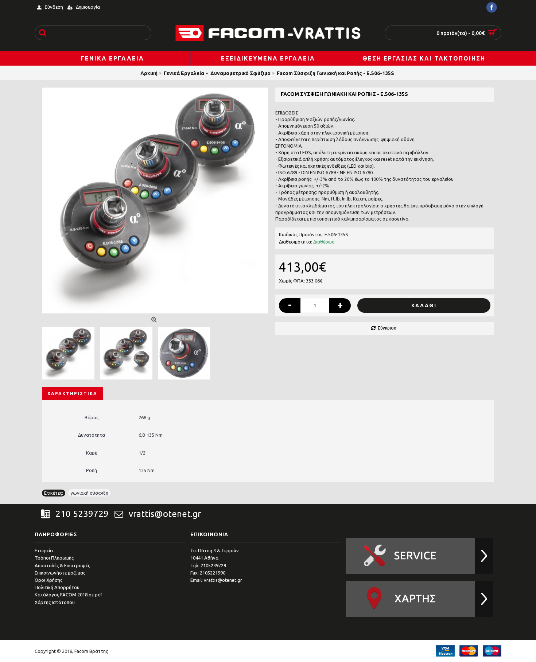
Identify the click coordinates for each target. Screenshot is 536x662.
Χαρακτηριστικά (72, 393)
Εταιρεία (44, 550)
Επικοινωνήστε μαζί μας (60, 572)
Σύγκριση (386, 328)
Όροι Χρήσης (48, 580)
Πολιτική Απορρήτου (57, 587)
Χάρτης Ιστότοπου (55, 602)
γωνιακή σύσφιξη (89, 492)
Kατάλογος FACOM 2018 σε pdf (68, 594)
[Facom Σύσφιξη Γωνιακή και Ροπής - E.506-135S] (155, 200)
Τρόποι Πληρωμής (54, 557)
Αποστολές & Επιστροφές (62, 565)
